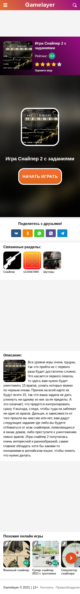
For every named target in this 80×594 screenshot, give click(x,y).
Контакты (47, 587)
